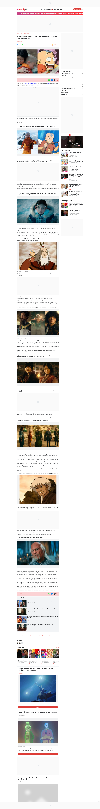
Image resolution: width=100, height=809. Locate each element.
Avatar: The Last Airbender (29, 83)
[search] (72, 9)
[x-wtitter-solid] (55, 80)
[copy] (57, 80)
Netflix (48, 83)
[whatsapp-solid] (49, 80)
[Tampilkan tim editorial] (58, 643)
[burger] (82, 9)
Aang (32, 85)
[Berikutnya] (59, 654)
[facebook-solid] (52, 80)
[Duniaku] (22, 9)
